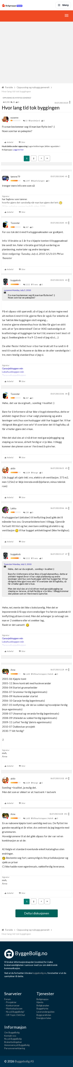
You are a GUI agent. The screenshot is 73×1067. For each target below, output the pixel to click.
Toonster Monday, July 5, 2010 (17, 564)
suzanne (14, 117)
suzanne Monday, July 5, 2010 (17, 290)
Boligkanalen (42, 1005)
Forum (7, 999)
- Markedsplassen (13, 1008)
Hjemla (39, 1002)
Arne (13, 669)
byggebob (16, 280)
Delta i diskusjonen (36, 913)
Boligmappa (42, 999)
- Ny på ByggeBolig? (14, 1011)
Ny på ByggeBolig (13, 1038)
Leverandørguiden (45, 1011)
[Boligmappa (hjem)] (12, 5)
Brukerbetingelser (13, 1042)
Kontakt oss (10, 1035)
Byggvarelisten (43, 1015)
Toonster (15, 223)
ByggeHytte (42, 1008)
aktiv (13, 468)
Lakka (13, 508)
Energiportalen (43, 1018)
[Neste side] (47, 158)
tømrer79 (15, 176)
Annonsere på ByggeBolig (17, 1045)
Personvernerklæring (14, 1048)
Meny (65, 5)
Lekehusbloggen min (13, 371)
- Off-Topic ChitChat (14, 1015)
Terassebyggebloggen (14, 375)
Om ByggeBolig (12, 1032)
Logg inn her (18, 149)
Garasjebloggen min (12, 368)
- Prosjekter (10, 1002)
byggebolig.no (39, 973)
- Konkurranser (12, 1005)
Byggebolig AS (24, 1061)
